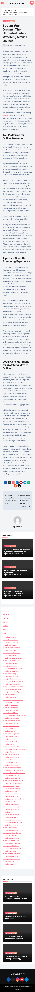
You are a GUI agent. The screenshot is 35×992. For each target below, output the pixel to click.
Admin (10, 45)
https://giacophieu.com (10, 796)
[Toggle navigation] (2, 3)
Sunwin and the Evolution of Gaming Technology (16, 958)
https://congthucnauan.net (12, 788)
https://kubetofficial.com (11, 736)
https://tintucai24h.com (11, 838)
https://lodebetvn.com (10, 739)
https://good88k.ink (9, 728)
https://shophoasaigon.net (12, 820)
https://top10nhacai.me (10, 645)
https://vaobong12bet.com (11, 684)
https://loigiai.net (8, 812)
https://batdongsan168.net (12, 768)
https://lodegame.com (10, 741)
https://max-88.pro (9, 744)
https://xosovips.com (10, 697)
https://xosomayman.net (11, 671)
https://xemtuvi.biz (9, 862)
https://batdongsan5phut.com (13, 770)
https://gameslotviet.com (11, 726)
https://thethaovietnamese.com (13, 830)
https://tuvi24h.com (9, 851)
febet (5, 633)
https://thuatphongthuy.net (12, 833)
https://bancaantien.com (11, 663)
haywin (5, 618)
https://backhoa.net (9, 760)
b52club (5, 626)
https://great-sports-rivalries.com (14, 799)
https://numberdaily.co (10, 817)
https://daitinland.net (10, 791)
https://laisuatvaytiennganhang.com (15, 807)
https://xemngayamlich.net (11, 859)
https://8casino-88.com (10, 640)
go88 (4, 630)
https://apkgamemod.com (11, 757)
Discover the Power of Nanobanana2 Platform (13, 592)
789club (5, 622)
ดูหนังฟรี (5, 115)
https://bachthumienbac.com (12, 679)
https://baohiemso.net (10, 765)
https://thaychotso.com (11, 755)
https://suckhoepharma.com (12, 822)
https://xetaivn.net (9, 864)
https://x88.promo (9, 695)
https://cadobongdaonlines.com (13, 687)
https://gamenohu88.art (11, 723)
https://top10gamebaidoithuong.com (15, 749)
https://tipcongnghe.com (11, 841)
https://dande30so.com (11, 702)
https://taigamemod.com (11, 825)
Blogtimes (27, 987)
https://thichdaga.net (10, 655)
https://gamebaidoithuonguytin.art (14, 715)
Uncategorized (9, 21)
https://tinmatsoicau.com (11, 661)
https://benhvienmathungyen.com (14, 773)
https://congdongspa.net (11, 786)
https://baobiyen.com (10, 762)
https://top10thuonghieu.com (12, 843)
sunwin (5, 611)
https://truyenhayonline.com (12, 848)
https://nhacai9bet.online (11, 747)
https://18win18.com (9, 637)
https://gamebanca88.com (11, 721)
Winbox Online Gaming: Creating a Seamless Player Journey (17, 550)
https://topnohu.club (10, 666)
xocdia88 (6, 614)
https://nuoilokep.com (10, 752)
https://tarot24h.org (10, 828)
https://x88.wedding (9, 674)
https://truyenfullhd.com (11, 846)
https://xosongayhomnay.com (13, 681)
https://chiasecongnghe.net (12, 778)
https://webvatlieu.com (10, 856)
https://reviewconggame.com (12, 658)
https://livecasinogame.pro (11, 734)
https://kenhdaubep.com (11, 804)
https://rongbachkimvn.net (11, 653)
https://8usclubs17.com (10, 642)
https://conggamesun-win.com (13, 700)
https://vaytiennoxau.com (11, 854)
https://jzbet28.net (9, 731)
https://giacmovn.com (10, 794)
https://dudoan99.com (10, 713)
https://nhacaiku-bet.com (11, 718)
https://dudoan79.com (10, 708)
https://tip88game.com (10, 705)
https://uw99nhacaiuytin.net (12, 689)
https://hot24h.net (9, 802)
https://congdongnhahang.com (13, 783)
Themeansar (17, 989)
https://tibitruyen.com (10, 835)
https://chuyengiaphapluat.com (13, 781)
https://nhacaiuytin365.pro (12, 692)
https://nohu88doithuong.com (13, 668)
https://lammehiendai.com (11, 809)
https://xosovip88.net (10, 650)
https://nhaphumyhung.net (12, 815)
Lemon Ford (17, 3)
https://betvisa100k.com (11, 775)
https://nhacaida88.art (10, 710)
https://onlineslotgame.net (11, 648)
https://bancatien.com (10, 676)
